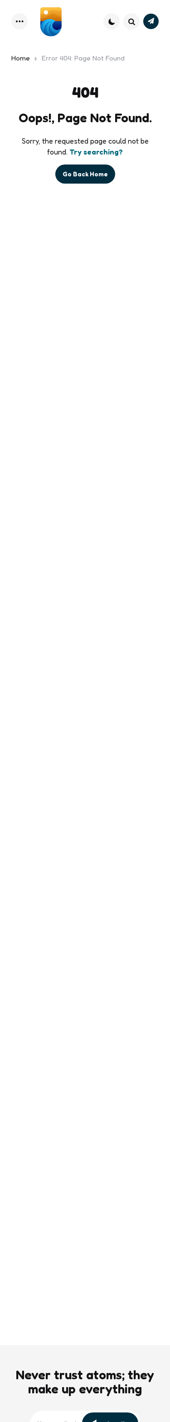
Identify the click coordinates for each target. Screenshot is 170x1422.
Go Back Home (85, 174)
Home (20, 58)
